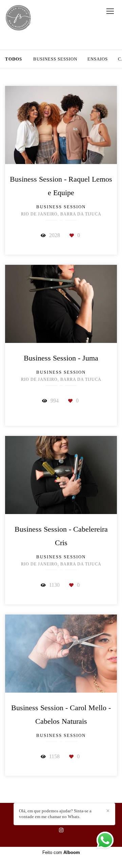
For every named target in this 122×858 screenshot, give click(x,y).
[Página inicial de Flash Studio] (19, 18)
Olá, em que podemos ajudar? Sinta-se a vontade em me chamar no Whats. (55, 813)
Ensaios (97, 59)
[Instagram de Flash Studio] (61, 830)
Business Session (55, 59)
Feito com (61, 852)
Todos (13, 59)
